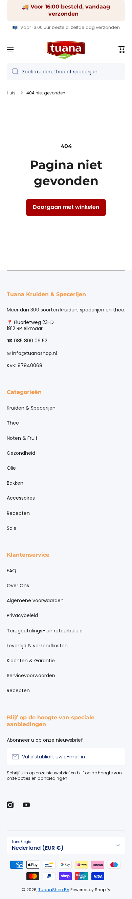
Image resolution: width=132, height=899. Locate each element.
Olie (11, 468)
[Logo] (66, 49)
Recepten (18, 513)
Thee (13, 422)
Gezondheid (21, 453)
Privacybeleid (22, 615)
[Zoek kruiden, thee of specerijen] (13, 71)
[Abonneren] (116, 756)
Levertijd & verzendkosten (37, 645)
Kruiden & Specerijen (31, 407)
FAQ (11, 570)
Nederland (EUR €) (38, 848)
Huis (11, 93)
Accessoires (21, 498)
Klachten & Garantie (31, 660)
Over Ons (18, 585)
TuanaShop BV (53, 890)
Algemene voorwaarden (35, 600)
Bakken (15, 483)
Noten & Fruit (22, 438)
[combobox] (66, 71)
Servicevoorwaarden (31, 675)
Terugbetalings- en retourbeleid (45, 630)
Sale (12, 528)
